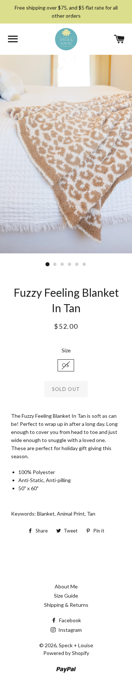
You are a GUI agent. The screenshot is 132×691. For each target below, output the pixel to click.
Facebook (69, 620)
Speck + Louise (76, 645)
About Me (66, 586)
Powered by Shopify (66, 653)
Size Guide (66, 595)
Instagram (69, 630)
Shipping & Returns (66, 605)
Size (66, 350)
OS (66, 365)
